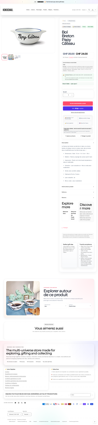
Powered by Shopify (21, 419)
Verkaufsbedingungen (55, 421)
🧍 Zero (64, 20)
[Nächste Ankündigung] (75, 2)
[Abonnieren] (90, 395)
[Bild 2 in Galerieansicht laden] (11, 57)
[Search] (89, 10)
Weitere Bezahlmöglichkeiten (78, 112)
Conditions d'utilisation (11, 383)
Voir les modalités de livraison (71, 79)
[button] (95, 9)
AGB (30, 421)
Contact (7, 371)
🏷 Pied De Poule (71, 20)
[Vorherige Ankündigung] (22, 2)
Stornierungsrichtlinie (73, 421)
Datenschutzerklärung (22, 421)
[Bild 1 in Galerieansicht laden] (5, 57)
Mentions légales (9, 387)
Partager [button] (65, 227)
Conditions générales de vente (13, 378)
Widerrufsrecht (12, 421)
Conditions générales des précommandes (16, 380)
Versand (71, 57)
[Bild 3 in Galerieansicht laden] (18, 57)
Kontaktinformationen (43, 421)
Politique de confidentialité (12, 385)
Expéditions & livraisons (11, 374)
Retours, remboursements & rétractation (15, 376)
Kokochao (14, 419)
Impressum (64, 421)
